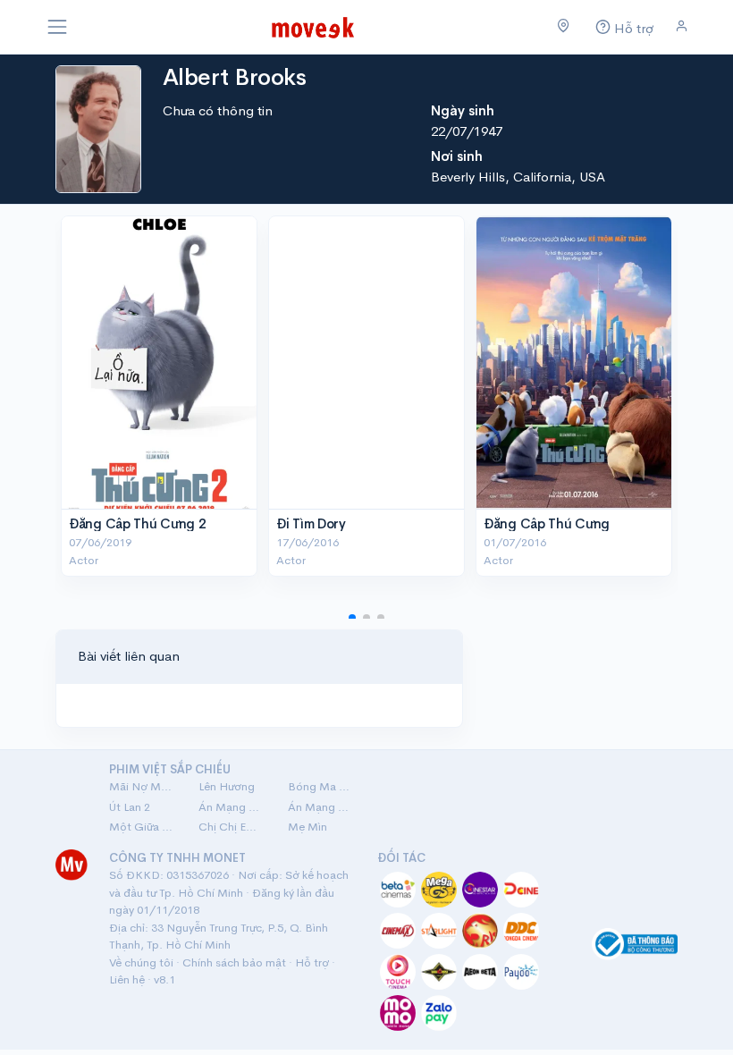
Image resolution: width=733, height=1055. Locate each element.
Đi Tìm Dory (311, 523)
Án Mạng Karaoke (232, 806)
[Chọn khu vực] (563, 27)
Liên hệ (127, 979)
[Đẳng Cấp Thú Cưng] (573, 362)
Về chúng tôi (141, 962)
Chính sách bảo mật (234, 962)
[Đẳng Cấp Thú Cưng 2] (159, 362)
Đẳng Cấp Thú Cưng (547, 523)
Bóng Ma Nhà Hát (322, 786)
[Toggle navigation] (57, 27)
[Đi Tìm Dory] (366, 362)
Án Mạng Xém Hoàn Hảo (322, 806)
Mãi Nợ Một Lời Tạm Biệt (143, 786)
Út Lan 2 (129, 806)
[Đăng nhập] (681, 26)
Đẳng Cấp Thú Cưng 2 (137, 523)
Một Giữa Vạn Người (143, 826)
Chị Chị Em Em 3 (232, 826)
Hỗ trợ (312, 962)
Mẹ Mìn (307, 826)
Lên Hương (226, 786)
